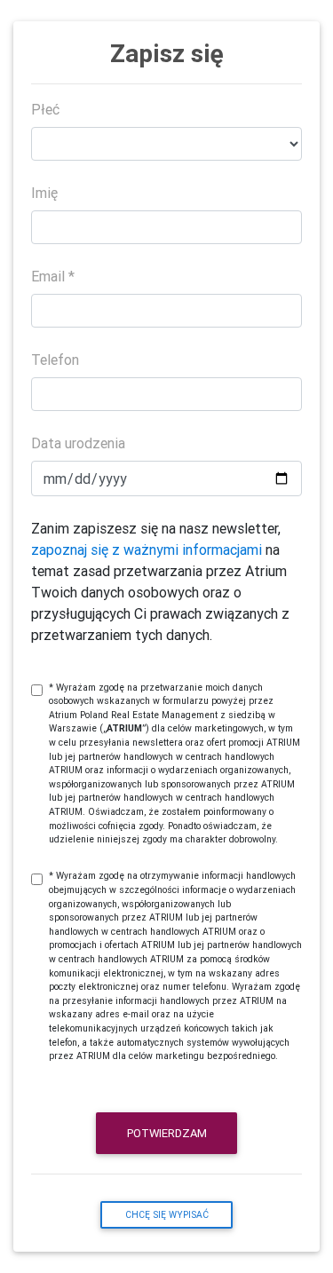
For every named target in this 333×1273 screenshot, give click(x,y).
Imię (44, 193)
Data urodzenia (78, 443)
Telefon (55, 359)
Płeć (45, 109)
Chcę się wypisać (167, 1215)
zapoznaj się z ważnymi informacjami (146, 549)
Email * (53, 276)
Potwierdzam (167, 1133)
